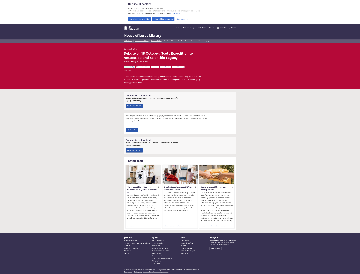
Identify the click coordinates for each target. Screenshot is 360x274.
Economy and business (160, 248)
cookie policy (175, 13)
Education (179, 226)
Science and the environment (162, 258)
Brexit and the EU (158, 241)
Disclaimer (127, 251)
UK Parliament (128, 41)
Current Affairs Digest (188, 251)
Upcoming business (130, 241)
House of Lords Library (142, 35)
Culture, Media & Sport (170, 226)
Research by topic (189, 28)
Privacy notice (128, 272)
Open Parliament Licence (191, 270)
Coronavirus (156, 246)
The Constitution (157, 243)
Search (233, 28)
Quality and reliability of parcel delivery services (213, 188)
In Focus (183, 246)
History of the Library (131, 248)
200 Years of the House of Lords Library (137, 243)
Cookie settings (182, 19)
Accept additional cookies (139, 19)
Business (203, 226)
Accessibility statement (161, 272)
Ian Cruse (128, 71)
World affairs (156, 261)
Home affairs (156, 253)
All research (185, 253)
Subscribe (222, 28)
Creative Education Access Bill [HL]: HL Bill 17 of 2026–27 (178, 188)
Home (178, 28)
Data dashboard (186, 248)
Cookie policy (138, 272)
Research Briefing (156, 41)
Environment (130, 226)
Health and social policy (160, 251)
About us (211, 28)
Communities (210, 226)
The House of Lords (158, 256)
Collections (202, 28)
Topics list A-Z (156, 263)
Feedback (127, 253)
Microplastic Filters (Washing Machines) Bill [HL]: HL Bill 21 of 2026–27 (142, 189)
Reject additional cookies (163, 19)
